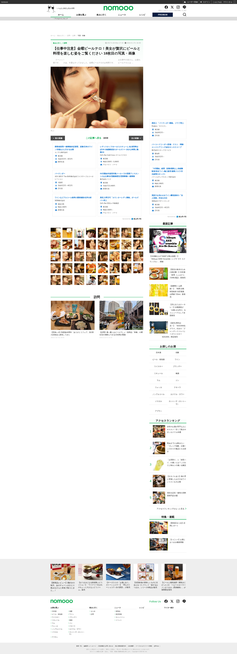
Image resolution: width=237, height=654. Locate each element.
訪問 (97, 297)
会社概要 (131, 646)
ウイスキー (55, 617)
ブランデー (73, 617)
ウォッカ (55, 626)
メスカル (55, 632)
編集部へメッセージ (90, 646)
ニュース (122, 15)
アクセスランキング (61, 19)
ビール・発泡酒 (57, 614)
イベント (119, 620)
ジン (70, 623)
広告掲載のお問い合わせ (105, 646)
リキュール (55, 620)
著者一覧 (79, 646)
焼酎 (70, 611)
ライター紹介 (169, 608)
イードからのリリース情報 (144, 646)
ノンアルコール (57, 629)
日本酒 (54, 611)
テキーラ (72, 626)
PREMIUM (162, 15)
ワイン (71, 614)
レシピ (142, 15)
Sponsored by (126, 218)
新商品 (118, 611)
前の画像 (58, 138)
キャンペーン (120, 617)
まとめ (93, 611)
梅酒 (70, 620)
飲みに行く (102, 15)
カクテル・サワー (75, 629)
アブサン (55, 637)
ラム (53, 623)
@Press (156, 646)
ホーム (61, 15)
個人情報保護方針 (120, 646)
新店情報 (119, 614)
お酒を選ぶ (81, 15)
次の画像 (135, 138)
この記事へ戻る (97, 138)
